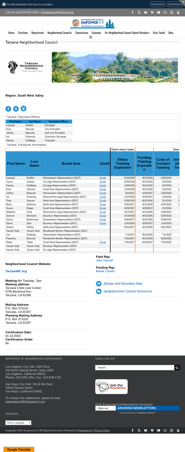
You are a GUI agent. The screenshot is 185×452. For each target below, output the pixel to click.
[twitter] (16, 109)
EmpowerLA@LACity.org (57, 12)
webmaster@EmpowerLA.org (25, 401)
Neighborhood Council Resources (128, 291)
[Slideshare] (23, 108)
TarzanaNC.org (16, 271)
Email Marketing (127, 413)
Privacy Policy (102, 430)
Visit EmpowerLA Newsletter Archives (123, 404)
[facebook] (8, 109)
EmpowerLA (85, 430)
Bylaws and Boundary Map (123, 283)
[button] (90, 37)
